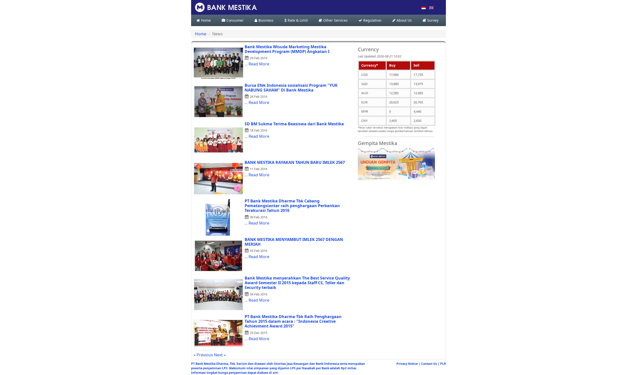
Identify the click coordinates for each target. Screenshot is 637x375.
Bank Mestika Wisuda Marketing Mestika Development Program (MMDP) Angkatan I (287, 49)
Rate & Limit (298, 20)
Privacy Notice (407, 364)
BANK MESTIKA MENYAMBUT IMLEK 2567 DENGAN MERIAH (294, 242)
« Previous (204, 355)
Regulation (372, 20)
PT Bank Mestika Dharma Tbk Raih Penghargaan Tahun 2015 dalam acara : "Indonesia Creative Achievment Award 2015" (293, 321)
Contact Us (429, 364)
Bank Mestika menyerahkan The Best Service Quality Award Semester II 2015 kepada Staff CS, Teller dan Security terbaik (297, 282)
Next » (220, 355)
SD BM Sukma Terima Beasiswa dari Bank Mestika (294, 124)
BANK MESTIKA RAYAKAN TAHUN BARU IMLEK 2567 (295, 162)
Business (266, 20)
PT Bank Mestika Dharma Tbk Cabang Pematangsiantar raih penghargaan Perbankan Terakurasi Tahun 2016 (292, 205)
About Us (404, 20)
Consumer (235, 20)
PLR (443, 364)
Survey (432, 20)
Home (206, 20)
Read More (259, 64)
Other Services (335, 20)
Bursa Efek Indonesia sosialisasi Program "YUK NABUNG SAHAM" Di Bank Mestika (291, 88)
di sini (273, 373)
